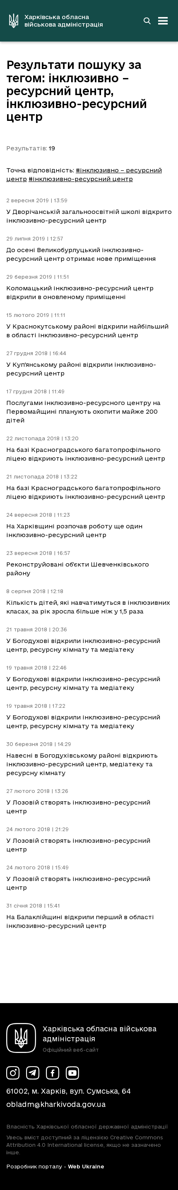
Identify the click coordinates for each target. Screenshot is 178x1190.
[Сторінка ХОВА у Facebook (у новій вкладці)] (52, 1073)
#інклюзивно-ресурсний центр (81, 178)
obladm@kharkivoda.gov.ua (56, 1104)
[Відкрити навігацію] (163, 20)
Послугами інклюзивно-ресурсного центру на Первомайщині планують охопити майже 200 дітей (83, 411)
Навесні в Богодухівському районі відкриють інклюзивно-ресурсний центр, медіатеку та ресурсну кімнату (82, 764)
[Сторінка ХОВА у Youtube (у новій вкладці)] (72, 1073)
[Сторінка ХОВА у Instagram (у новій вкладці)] (12, 1073)
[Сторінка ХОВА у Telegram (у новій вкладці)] (32, 1073)
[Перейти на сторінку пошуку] (147, 20)
